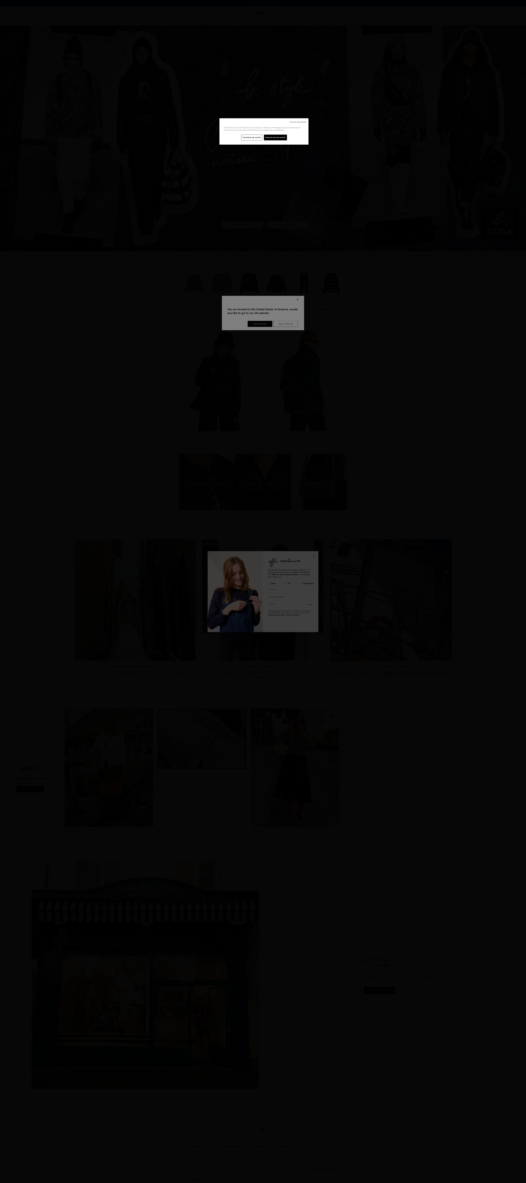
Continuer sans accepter (298, 122)
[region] (263, 131)
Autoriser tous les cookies (275, 137)
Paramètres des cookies (252, 137)
